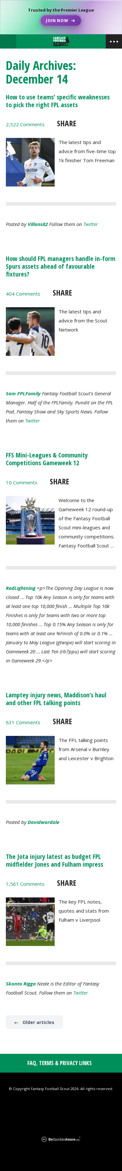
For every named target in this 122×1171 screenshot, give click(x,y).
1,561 (25, 884)
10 (21, 482)
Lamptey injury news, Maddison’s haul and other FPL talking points (56, 699)
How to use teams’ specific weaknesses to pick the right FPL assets (58, 101)
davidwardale (43, 822)
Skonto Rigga (21, 983)
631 (23, 722)
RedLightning (20, 588)
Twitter (90, 224)
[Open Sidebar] (114, 41)
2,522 (25, 124)
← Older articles (34, 1022)
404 (23, 293)
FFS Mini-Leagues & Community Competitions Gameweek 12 (47, 459)
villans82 (38, 224)
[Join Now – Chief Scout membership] (61, 17)
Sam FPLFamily (23, 393)
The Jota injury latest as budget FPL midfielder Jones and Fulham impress (54, 860)
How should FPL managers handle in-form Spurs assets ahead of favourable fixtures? (60, 266)
